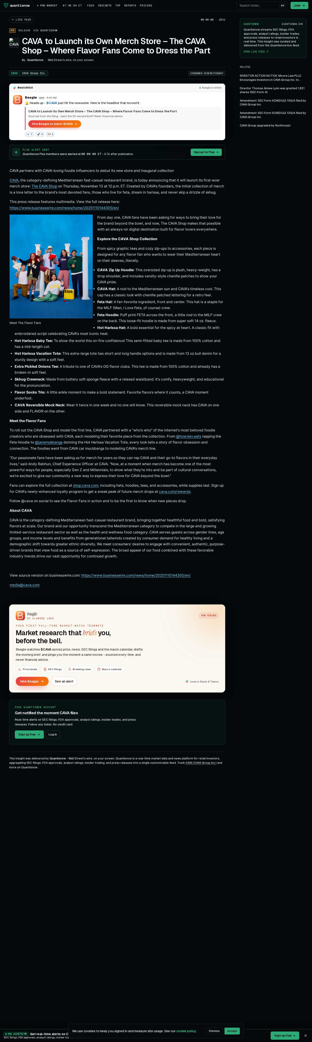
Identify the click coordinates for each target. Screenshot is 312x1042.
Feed (90, 5)
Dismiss (214, 1031)
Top (118, 5)
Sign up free (27, 734)
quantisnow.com (292, 24)
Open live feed (254, 51)
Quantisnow (49, 30)
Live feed (23, 19)
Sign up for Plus (204, 152)
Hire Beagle (29, 681)
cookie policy (186, 1031)
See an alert (64, 681)
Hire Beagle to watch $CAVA (52, 124)
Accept (232, 1031)
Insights (105, 5)
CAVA (28, 73)
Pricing (146, 5)
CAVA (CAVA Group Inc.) (201, 763)
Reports (130, 5)
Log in (53, 734)
